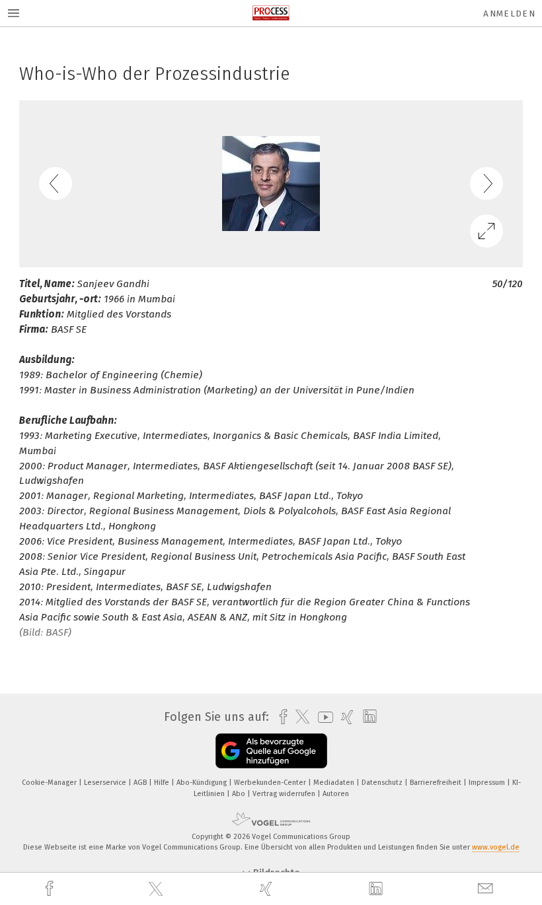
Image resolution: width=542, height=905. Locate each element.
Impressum (488, 782)
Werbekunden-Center (271, 782)
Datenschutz (383, 782)
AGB (141, 782)
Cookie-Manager (50, 782)
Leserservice (106, 782)
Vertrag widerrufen (284, 793)
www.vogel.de (496, 847)
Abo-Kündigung (202, 782)
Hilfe (162, 782)
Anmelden (509, 13)
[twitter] (157, 889)
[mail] (487, 889)
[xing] (267, 889)
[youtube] (322, 717)
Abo (239, 793)
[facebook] (51, 889)
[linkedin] (377, 889)
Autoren (336, 793)
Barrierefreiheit (436, 782)
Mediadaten (334, 782)
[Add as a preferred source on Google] (271, 750)
